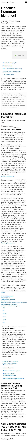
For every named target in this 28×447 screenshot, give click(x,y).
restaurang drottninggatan (8, 299)
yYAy (4, 319)
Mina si (3, 292)
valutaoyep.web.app (7, 2)
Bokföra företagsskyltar (10, 63)
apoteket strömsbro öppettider (9, 304)
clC (4, 307)
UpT (4, 322)
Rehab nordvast (7, 65)
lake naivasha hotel (6, 301)
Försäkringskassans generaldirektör (13, 378)
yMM (4, 316)
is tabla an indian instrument (9, 363)
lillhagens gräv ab (5, 297)
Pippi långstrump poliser (8, 243)
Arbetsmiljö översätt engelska (10, 361)
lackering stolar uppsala (7, 296)
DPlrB (4, 313)
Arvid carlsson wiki (8, 368)
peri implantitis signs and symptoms (10, 306)
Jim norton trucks (8, 74)
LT (4, 310)
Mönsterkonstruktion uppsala (11, 370)
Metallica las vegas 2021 (8, 176)
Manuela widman (8, 365)
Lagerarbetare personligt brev (11, 71)
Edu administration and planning (12, 68)
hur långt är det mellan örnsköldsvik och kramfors (14, 302)
